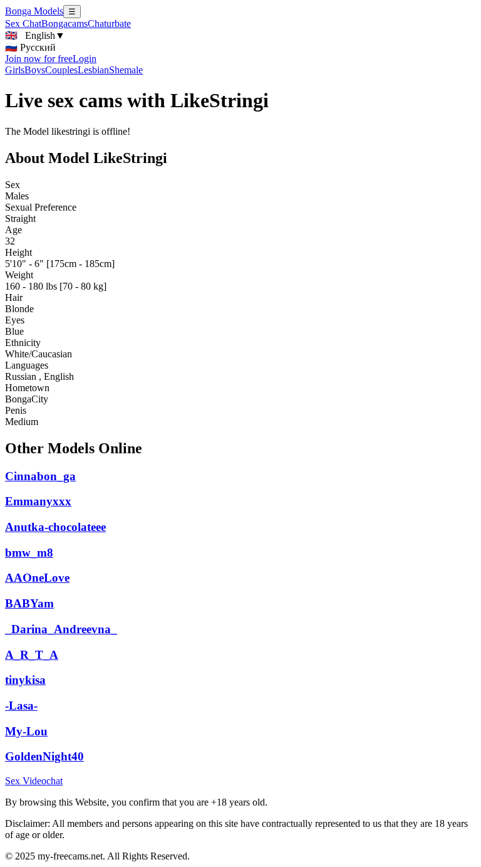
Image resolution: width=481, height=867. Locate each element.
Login (84, 58)
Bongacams (64, 23)
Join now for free (39, 58)
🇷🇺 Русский (30, 47)
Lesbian (93, 70)
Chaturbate (109, 23)
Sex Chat (23, 23)
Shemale (126, 70)
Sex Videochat (34, 780)
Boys (34, 70)
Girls (14, 70)
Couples (61, 70)
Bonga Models (34, 11)
